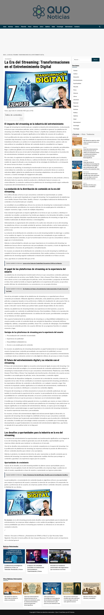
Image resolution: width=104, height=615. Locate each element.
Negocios (76, 106)
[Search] (100, 26)
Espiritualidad (77, 83)
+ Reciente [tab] (75, 134)
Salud (53, 26)
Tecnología (60, 26)
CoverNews (62, 612)
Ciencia (75, 70)
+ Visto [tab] (83, 134)
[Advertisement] (52, 40)
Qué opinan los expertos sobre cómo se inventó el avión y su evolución (91, 142)
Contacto (77, 26)
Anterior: (33, 536)
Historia (35, 26)
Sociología (76, 125)
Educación (76, 77)
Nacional (75, 103)
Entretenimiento (8, 58)
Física (29, 26)
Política (75, 112)
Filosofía (23, 26)
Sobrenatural (68, 26)
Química (47, 26)
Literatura (76, 99)
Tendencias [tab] (90, 134)
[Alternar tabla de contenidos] (20, 118)
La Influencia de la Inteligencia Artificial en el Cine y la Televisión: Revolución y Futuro (13, 567)
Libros (41, 26)
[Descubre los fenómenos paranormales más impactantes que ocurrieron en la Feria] (60, 556)
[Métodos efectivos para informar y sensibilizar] (77, 185)
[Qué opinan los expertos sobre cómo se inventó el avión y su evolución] (77, 142)
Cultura (17, 26)
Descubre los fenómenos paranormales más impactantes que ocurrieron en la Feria (59, 567)
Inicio (4, 26)
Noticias (10, 26)
